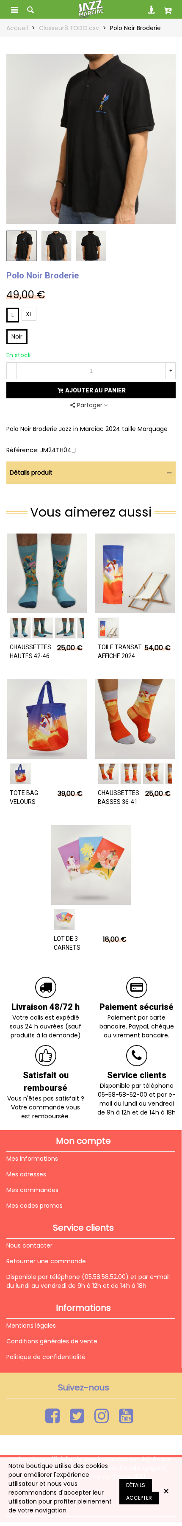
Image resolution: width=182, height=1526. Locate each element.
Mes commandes (32, 1190)
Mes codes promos (34, 1205)
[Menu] (14, 9)
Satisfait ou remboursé (46, 1081)
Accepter (139, 1497)
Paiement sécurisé (136, 1007)
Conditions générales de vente (51, 1341)
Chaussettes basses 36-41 (118, 797)
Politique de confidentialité (45, 1357)
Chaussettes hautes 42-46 (30, 651)
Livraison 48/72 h (45, 1007)
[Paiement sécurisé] (137, 988)
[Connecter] (151, 9)
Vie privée (80, 1444)
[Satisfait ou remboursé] (46, 1056)
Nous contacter (29, 1245)
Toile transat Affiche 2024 (120, 651)
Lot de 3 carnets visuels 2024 (72, 947)
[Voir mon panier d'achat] (168, 9)
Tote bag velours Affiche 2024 (28, 801)
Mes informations (32, 1158)
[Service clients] (137, 1056)
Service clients (136, 1075)
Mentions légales (31, 1325)
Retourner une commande (46, 1261)
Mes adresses (26, 1174)
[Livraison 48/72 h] (46, 988)
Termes (106, 1444)
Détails (135, 1485)
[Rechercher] (30, 9)
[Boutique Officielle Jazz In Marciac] (91, 9)
